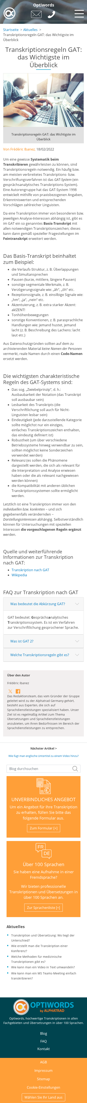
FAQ (43, 1041)
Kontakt (43, 1049)
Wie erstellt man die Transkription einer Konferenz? (39, 948)
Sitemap (43, 1079)
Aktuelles (30, 29)
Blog (43, 1033)
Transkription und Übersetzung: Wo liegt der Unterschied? (43, 937)
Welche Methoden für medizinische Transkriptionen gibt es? (36, 959)
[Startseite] (9, 13)
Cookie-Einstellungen (43, 1087)
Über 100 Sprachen (43, 864)
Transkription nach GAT (30, 570)
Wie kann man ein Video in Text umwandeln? (43, 967)
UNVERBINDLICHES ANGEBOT (43, 799)
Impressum (43, 1070)
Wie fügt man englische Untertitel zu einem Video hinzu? (43, 756)
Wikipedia (19, 575)
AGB (43, 1062)
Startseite (11, 29)
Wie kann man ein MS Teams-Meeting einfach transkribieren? (43, 975)
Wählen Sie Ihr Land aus (43, 1097)
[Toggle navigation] (78, 12)
